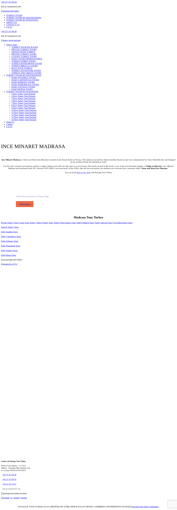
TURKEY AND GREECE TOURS (26, 73)
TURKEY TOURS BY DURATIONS (22, 20)
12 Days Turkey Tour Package (23, 115)
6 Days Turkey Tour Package (23, 101)
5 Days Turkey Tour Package (23, 99)
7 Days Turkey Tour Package (23, 103)
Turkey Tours (11, 45)
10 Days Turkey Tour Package (23, 110)
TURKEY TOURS (14, 15)
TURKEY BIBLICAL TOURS (24, 66)
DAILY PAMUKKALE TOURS (25, 84)
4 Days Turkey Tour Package (23, 96)
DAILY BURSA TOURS (22, 89)
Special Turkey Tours (10, 227)
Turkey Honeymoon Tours (65, 223)
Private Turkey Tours (9, 223)
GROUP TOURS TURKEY (23, 52)
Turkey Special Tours (103, 223)
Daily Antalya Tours (9, 250)
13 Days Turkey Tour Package (23, 117)
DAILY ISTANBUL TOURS (23, 77)
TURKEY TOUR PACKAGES (24, 47)
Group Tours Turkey (27, 223)
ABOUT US (11, 22)
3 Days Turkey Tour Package (23, 94)
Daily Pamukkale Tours (10, 246)
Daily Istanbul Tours (9, 232)
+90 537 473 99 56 (9, 479)
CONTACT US (12, 25)
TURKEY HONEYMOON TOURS (26, 63)
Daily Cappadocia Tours (11, 236)
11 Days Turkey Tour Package (23, 113)
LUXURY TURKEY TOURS (24, 56)
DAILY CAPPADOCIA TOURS (25, 80)
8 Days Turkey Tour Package (23, 106)
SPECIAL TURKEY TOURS (23, 49)
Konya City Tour (83, 172)
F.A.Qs (9, 27)
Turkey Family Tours (44, 223)
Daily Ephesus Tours (9, 241)
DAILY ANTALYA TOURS (23, 87)
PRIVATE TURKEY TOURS (23, 54)
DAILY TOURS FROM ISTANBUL (27, 59)
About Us (10, 122)
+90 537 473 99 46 (9, 2)
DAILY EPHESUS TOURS (23, 82)
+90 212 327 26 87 (9, 484)
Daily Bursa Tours (8, 255)
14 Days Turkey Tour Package (23, 120)
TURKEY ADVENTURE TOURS (26, 70)
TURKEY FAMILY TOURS (23, 61)
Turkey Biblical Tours (85, 223)
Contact (9, 124)
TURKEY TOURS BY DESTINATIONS (23, 18)
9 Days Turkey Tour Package (23, 108)
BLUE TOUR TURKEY (22, 68)
